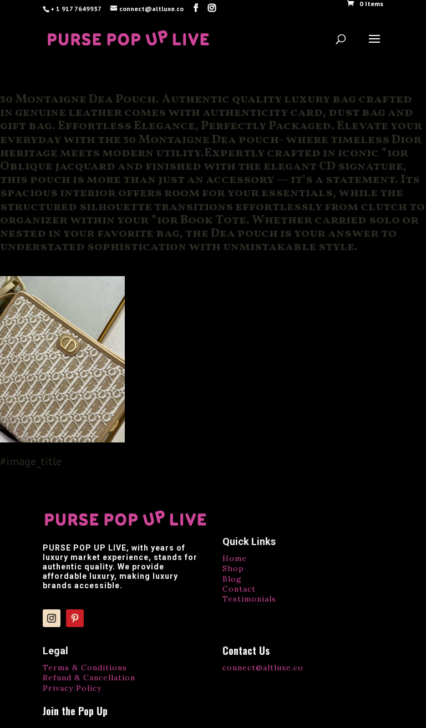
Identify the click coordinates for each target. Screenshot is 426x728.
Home (234, 558)
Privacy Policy (72, 688)
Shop (233, 568)
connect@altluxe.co (262, 668)
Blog (232, 579)
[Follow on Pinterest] (75, 618)
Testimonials (249, 599)
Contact (239, 589)
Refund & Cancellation (89, 678)
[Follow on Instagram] (51, 618)
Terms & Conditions (85, 668)
